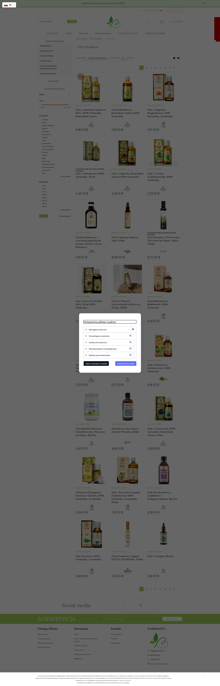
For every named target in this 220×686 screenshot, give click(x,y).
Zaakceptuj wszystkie (125, 363)
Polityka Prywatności (125, 680)
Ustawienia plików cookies (100, 322)
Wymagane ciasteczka (98, 329)
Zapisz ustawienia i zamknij (96, 363)
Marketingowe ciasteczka (99, 336)
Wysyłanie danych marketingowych (103, 349)
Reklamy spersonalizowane (99, 355)
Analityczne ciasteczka (98, 342)
